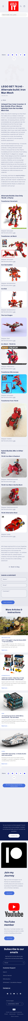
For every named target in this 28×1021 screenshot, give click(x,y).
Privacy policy (20, 1014)
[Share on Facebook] (12, 54)
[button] (3, 6)
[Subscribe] (23, 963)
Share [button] (4, 100)
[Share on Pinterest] (20, 54)
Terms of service (7, 975)
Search (5, 972)
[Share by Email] (24, 54)
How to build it (13, 1012)
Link (14, 232)
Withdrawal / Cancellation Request (12, 982)
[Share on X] (16, 54)
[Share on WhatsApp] (8, 54)
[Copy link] (14, 58)
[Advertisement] (14, 33)
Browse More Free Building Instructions (14, 785)
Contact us (14, 835)
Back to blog (15, 567)
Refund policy (6, 979)
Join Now (9, 893)
